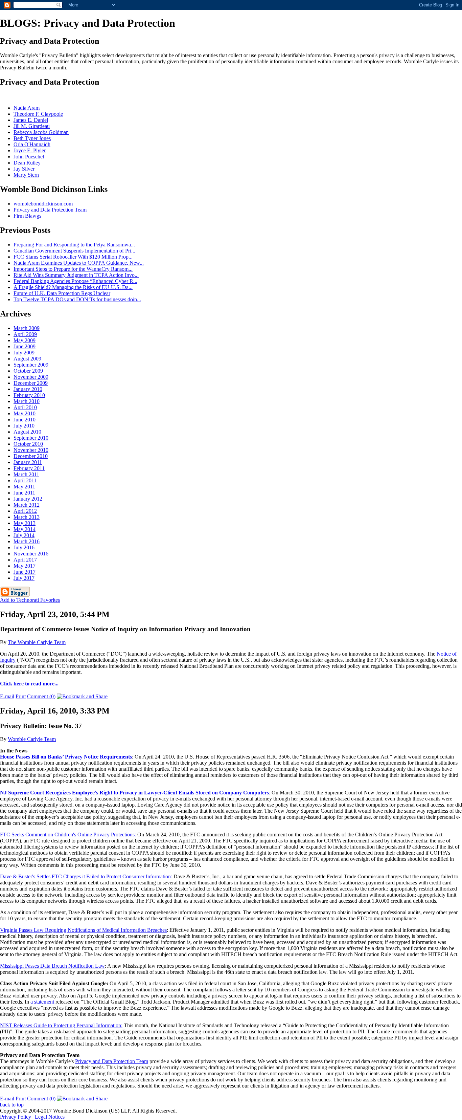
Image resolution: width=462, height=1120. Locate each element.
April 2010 (25, 407)
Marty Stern (26, 175)
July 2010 (24, 426)
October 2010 (28, 444)
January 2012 (28, 499)
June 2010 (25, 419)
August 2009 (27, 358)
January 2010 (28, 389)
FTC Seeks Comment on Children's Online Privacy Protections (67, 834)
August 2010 (27, 432)
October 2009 (28, 371)
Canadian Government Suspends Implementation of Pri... (74, 251)
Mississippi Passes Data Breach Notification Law (52, 966)
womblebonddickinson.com (43, 203)
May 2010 (25, 413)
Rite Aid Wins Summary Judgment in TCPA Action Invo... (76, 275)
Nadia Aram (27, 108)
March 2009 (27, 328)
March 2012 (27, 505)
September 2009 (31, 365)
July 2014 (24, 535)
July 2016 (24, 547)
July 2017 (24, 578)
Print (21, 696)
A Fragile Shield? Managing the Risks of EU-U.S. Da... (73, 287)
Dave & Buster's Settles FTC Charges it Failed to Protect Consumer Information (85, 876)
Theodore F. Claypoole (38, 114)
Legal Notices (50, 1117)
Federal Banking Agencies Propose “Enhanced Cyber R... (75, 281)
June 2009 (25, 346)
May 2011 (24, 486)
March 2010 (27, 401)
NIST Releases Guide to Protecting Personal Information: (61, 1025)
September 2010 (31, 438)
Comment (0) (41, 696)
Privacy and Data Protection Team (50, 210)
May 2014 (25, 529)
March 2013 (27, 517)
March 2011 (26, 474)
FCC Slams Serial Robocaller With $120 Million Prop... (73, 257)
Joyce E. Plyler (30, 150)
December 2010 (31, 456)
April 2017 (25, 560)
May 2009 (25, 340)
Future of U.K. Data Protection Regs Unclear (62, 293)
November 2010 (31, 450)
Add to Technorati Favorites (30, 600)
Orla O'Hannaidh (32, 144)
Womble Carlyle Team (32, 739)
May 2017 (25, 566)
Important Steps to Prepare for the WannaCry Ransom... (73, 269)
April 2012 (25, 511)
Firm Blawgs (27, 216)
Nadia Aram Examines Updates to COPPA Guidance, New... (79, 263)
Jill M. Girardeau (32, 126)
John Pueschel (29, 156)
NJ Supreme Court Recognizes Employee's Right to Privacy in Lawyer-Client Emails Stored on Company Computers (134, 792)
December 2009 (31, 383)
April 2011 (25, 480)
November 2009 (31, 377)
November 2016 (31, 553)
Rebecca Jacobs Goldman (41, 132)
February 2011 (29, 468)
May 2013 (25, 523)
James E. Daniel (31, 120)
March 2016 (27, 541)
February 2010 (29, 395)
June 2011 (24, 493)
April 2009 (25, 334)
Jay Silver (24, 169)
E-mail (7, 696)
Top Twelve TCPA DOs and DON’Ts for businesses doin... (77, 299)
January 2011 (28, 462)
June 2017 (25, 572)
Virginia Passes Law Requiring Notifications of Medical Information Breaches (83, 930)
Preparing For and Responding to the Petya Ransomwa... (74, 244)
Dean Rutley (27, 163)
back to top (12, 1104)
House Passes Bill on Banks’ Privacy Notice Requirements (66, 757)
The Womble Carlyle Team (37, 642)
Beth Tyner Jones (32, 138)
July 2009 (24, 352)
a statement (42, 1002)
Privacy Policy (15, 1117)
